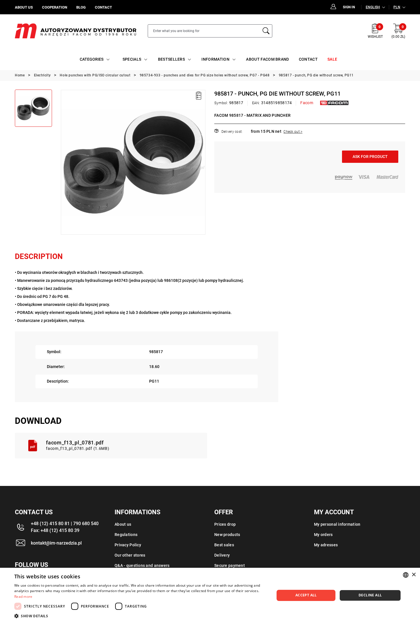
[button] (65, 162)
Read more (23, 596)
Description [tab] (39, 256)
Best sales (224, 545)
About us (123, 524)
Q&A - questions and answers (142, 565)
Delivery (222, 555)
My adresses (326, 545)
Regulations (126, 534)
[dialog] (210, 595)
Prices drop (225, 524)
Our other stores (130, 555)
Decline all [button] (370, 595)
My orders (323, 534)
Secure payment (229, 565)
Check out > (292, 132)
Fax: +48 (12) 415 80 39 (55, 530)
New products (227, 534)
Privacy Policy (128, 545)
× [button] (413, 575)
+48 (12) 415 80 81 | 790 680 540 (65, 523)
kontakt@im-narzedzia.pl (56, 543)
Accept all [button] (306, 595)
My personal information (337, 524)
